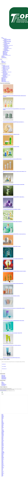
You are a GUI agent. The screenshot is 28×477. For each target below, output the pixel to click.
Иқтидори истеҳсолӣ (4, 57)
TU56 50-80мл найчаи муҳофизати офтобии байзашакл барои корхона (13, 320)
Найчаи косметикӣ (4, 75)
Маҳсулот (3, 61)
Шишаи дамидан (4, 70)
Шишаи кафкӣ (6, 44)
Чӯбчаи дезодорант (5, 54)
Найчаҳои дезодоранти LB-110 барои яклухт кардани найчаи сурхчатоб (14, 308)
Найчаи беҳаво (6, 49)
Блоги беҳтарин (3, 385)
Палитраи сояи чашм (6, 46)
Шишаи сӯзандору (5, 52)
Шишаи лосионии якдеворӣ (6, 67)
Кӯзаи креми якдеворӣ (7, 43)
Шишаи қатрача (5, 53)
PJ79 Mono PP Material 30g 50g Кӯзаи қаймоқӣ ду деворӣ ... (12, 209)
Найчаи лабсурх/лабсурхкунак (7, 48)
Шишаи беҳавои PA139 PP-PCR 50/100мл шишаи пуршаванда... (12, 221)
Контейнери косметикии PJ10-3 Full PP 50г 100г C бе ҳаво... (12, 246)
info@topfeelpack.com (4, 368)
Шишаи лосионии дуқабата (7, 41)
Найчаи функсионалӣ (6, 50)
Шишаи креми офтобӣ (4, 77)
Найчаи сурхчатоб (6, 47)
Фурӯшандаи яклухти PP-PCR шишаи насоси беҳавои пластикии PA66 (13, 184)
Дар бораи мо (3, 56)
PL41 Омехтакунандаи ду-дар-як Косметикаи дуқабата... (11, 295)
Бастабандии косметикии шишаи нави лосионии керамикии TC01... (13, 258)
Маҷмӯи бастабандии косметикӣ (5, 81)
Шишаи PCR (4, 51)
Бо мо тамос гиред (4, 384)
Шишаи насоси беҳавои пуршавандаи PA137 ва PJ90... (11, 146)
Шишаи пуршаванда (4, 78)
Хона (2, 37)
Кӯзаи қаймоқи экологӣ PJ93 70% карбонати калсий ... (11, 134)
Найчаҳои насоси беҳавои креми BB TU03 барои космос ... (11, 357)
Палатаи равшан (5, 74)
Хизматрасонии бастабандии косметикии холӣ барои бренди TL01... (13, 283)
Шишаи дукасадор (4, 80)
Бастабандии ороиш (4, 72)
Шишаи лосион (5, 40)
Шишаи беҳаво (5, 38)
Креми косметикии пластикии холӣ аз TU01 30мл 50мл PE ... (12, 345)
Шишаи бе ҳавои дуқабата (6, 66)
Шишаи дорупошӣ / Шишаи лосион (8, 45)
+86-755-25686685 (4, 366)
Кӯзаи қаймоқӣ (5, 42)
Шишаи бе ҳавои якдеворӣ (7, 39)
